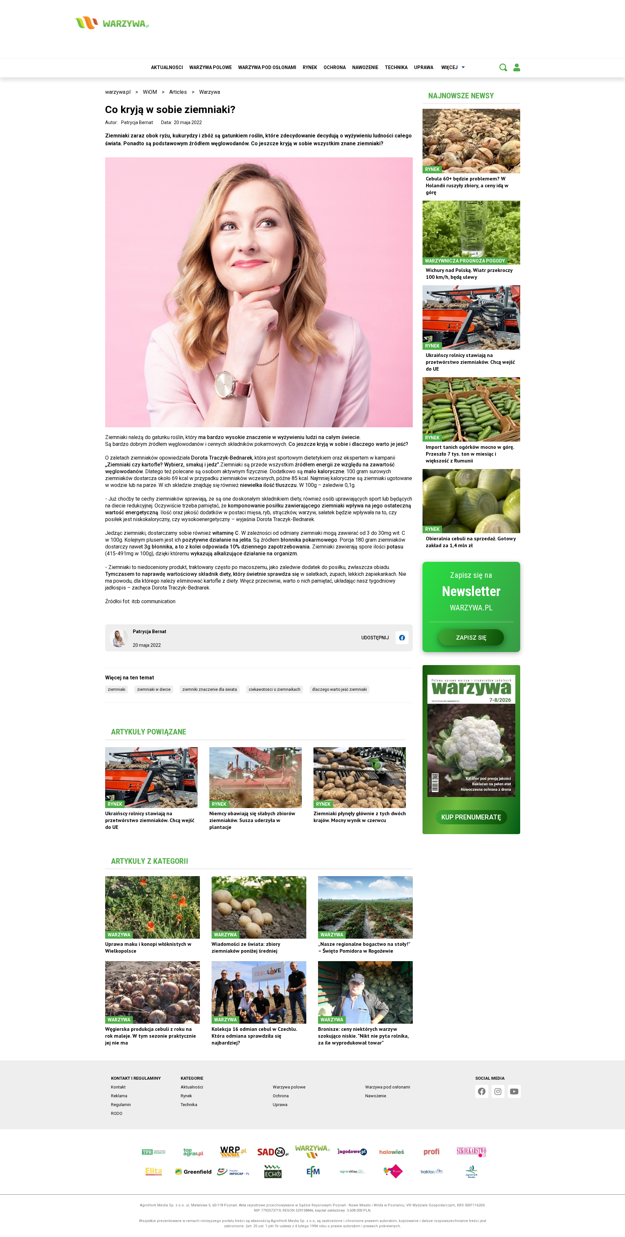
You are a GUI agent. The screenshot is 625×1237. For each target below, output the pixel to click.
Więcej (449, 67)
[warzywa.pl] (112, 22)
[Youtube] (514, 1091)
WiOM (150, 92)
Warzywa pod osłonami (267, 67)
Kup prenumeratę (471, 817)
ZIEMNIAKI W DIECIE (154, 689)
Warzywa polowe (210, 67)
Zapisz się (471, 637)
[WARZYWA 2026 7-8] (471, 736)
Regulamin (121, 1104)
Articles (178, 92)
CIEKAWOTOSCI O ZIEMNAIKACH (274, 689)
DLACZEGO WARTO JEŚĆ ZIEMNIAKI (339, 689)
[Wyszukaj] (503, 67)
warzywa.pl (118, 92)
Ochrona (335, 67)
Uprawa (423, 67)
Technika (396, 67)
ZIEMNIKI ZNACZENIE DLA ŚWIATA (209, 689)
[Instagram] (498, 1091)
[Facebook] (402, 637)
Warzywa (209, 92)
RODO (116, 1113)
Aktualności (167, 67)
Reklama (119, 1095)
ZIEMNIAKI (116, 689)
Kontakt (118, 1087)
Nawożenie (365, 67)
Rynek (310, 67)
